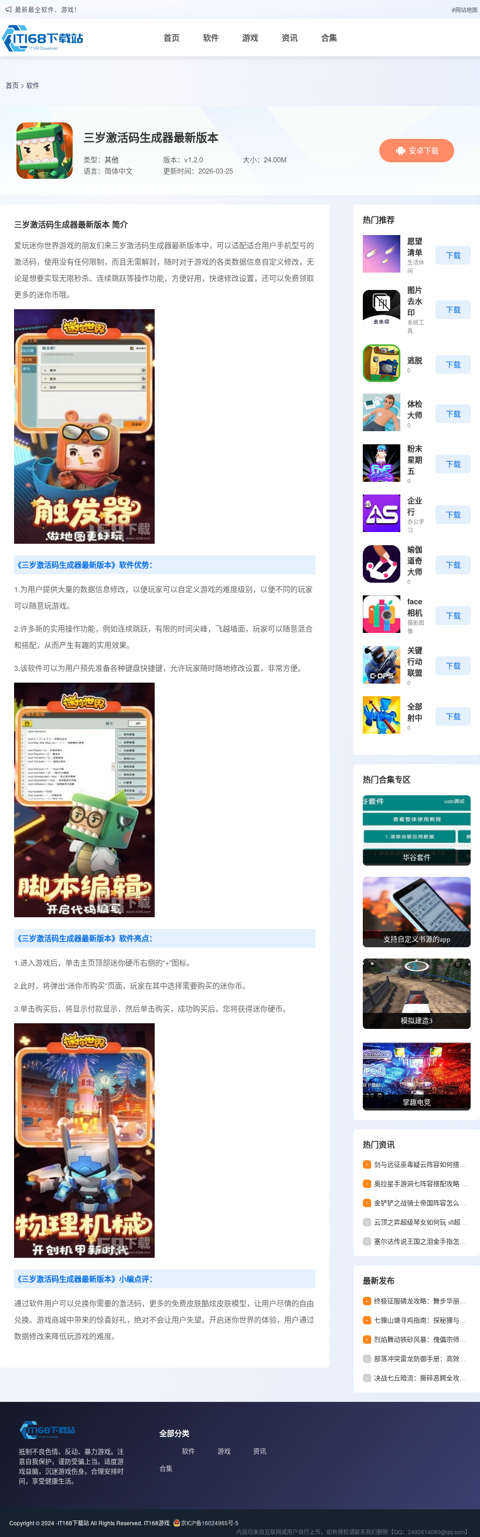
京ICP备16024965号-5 (210, 1523)
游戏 (250, 37)
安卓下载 (424, 150)
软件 (211, 37)
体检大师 (414, 409)
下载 (453, 255)
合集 (329, 37)
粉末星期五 (414, 459)
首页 (172, 37)
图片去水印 (414, 301)
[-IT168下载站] (42, 41)
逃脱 (414, 360)
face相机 (414, 607)
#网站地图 (465, 10)
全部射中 (414, 712)
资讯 (290, 37)
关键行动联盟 (414, 661)
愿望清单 (414, 247)
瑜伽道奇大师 (414, 560)
